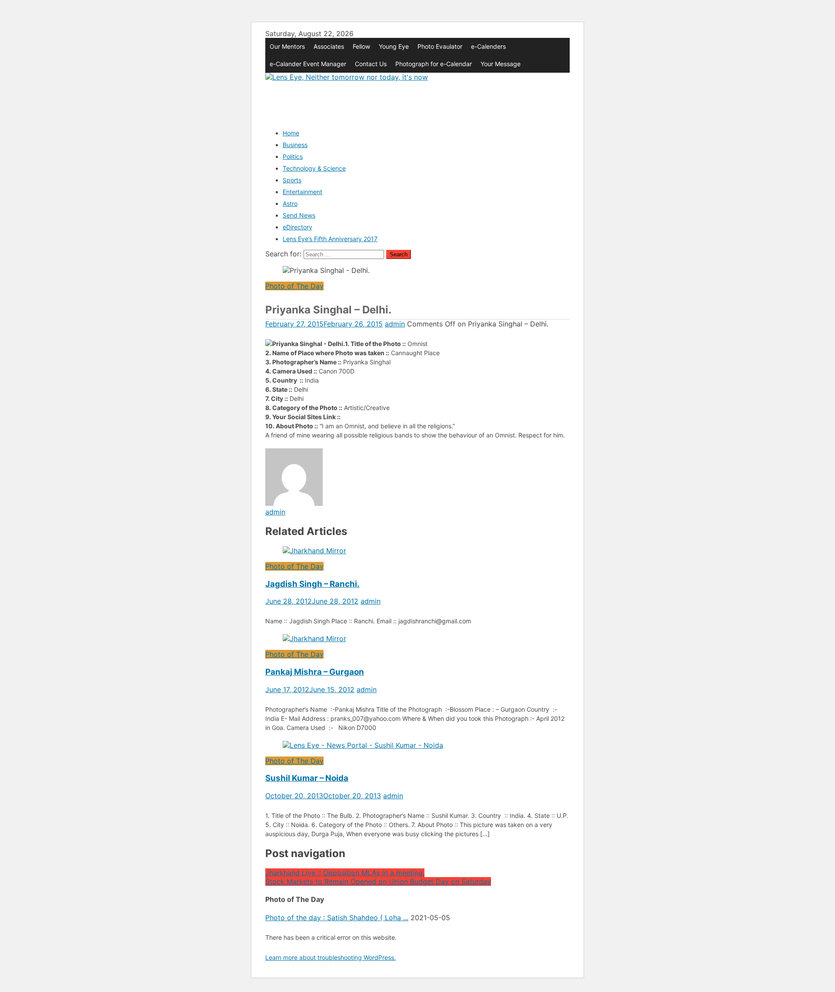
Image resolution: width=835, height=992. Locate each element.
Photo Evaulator (440, 46)
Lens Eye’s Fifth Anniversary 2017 (330, 238)
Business (295, 144)
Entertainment (302, 191)
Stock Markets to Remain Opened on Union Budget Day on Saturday (378, 881)
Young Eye (394, 46)
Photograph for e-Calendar (433, 63)
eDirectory (297, 227)
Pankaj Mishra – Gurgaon (314, 672)
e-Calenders (488, 46)
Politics (293, 156)
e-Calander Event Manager (308, 63)
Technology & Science (314, 168)
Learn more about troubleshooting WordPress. (330, 957)
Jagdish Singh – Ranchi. (312, 584)
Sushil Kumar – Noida (306, 778)
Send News (299, 215)
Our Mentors (287, 46)
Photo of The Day (294, 286)
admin (395, 323)
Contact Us (371, 63)
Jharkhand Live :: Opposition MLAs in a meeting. (344, 872)
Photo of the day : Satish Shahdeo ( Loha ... (336, 917)
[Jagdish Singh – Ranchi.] (417, 550)
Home (291, 133)
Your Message (501, 63)
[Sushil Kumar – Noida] (417, 745)
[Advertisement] (423, 101)
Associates (329, 46)
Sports (292, 180)
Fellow (361, 46)
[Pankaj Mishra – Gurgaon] (417, 638)
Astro (290, 203)
